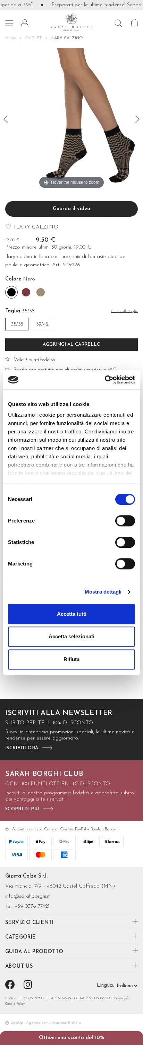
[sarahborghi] (71, 22)
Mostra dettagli (103, 592)
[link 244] (11, 986)
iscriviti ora (21, 748)
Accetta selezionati (71, 636)
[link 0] (104, 379)
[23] (137, 119)
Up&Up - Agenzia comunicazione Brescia (45, 1023)
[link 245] (29, 986)
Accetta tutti (71, 614)
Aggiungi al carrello (72, 344)
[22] (5, 119)
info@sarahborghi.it (27, 896)
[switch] (125, 520)
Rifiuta (71, 659)
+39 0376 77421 (32, 906)
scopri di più (22, 809)
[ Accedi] (24, 23)
